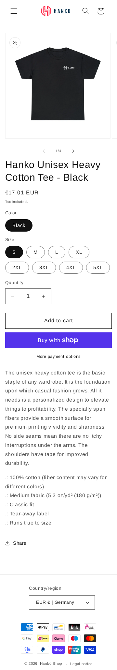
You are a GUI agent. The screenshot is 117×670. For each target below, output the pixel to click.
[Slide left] (44, 151)
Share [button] (20, 543)
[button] (13, 11)
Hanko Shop (51, 664)
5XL (98, 267)
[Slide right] (73, 151)
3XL (44, 267)
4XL (71, 267)
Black (18, 225)
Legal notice (81, 664)
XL (79, 252)
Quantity (14, 282)
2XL (17, 267)
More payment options (58, 356)
